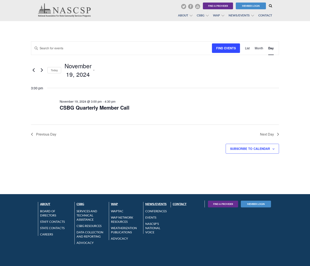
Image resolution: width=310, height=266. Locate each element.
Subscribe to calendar (250, 148)
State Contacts (52, 228)
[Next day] (41, 70)
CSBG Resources (89, 226)
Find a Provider (218, 5)
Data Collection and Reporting (90, 234)
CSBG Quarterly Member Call (94, 107)
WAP (216, 15)
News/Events (239, 15)
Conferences (156, 211)
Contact (265, 15)
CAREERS (46, 234)
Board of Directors (48, 213)
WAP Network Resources (122, 219)
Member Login (251, 5)
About (183, 15)
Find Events (226, 48)
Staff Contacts (52, 221)
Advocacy (85, 243)
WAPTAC (117, 211)
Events (150, 217)
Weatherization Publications (124, 230)
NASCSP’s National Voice (152, 228)
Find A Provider (223, 204)
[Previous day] (33, 70)
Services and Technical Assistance (87, 215)
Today (54, 70)
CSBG (200, 15)
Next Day (267, 134)
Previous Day (46, 134)
